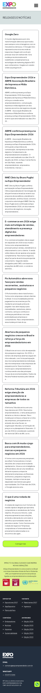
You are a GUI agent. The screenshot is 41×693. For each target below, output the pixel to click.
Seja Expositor (10, 606)
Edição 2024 (28, 629)
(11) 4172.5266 (10, 675)
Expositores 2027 (11, 602)
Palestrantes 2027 (30, 602)
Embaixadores (10, 621)
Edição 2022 (28, 637)
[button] (37, 684)
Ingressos (27, 606)
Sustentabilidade (11, 633)
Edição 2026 (28, 621)
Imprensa (8, 629)
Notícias (8, 625)
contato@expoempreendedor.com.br (19, 666)
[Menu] (36, 5)
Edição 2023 (28, 633)
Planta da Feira (10, 610)
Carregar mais (20, 544)
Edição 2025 (28, 625)
